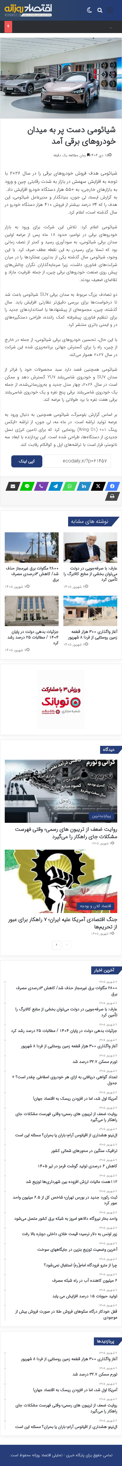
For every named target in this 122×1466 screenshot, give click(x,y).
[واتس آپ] (68, 486)
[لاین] (25, 486)
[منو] (110, 12)
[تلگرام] (54, 486)
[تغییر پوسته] (89, 12)
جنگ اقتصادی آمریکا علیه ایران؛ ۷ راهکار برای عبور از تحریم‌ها (62, 923)
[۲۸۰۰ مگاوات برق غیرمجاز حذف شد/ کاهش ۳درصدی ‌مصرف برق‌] (32, 547)
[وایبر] (40, 486)
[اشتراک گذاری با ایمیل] (11, 486)
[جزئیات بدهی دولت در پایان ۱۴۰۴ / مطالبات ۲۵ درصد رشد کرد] (32, 611)
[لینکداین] (82, 486)
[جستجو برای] (100, 12)
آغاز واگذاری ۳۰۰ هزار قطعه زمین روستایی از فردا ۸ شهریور (92, 634)
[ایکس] (96, 486)
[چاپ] (111, 496)
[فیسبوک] (111, 486)
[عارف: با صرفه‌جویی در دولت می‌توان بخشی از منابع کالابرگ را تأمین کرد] (90, 547)
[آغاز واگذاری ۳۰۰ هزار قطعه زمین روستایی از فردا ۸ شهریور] (90, 611)
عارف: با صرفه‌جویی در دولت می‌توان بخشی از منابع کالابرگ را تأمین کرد (90, 574)
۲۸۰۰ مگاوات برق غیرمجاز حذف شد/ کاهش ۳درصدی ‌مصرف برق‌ (32, 574)
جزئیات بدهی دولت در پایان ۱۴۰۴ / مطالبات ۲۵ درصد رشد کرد (33, 637)
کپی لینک (27, 461)
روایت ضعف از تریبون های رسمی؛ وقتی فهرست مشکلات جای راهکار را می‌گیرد (66, 833)
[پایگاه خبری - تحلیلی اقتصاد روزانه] (28, 10)
